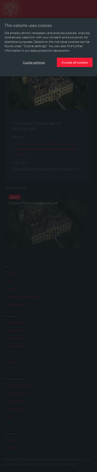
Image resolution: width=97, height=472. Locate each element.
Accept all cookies (75, 62)
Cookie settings (34, 62)
